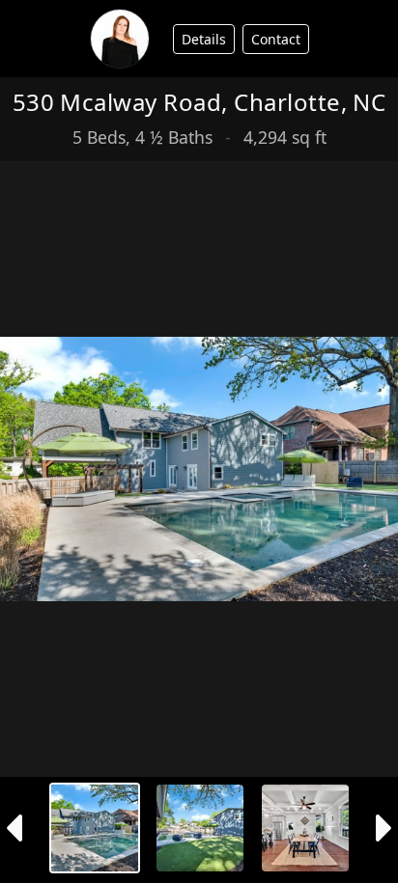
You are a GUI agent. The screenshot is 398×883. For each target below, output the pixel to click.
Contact (275, 39)
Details (204, 39)
